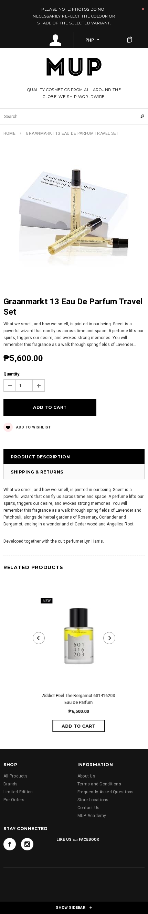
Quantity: (11, 374)
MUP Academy (91, 815)
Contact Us (88, 807)
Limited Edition (18, 792)
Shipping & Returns (37, 472)
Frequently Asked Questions (105, 792)
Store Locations (93, 799)
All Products (15, 776)
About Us (86, 776)
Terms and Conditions (99, 784)
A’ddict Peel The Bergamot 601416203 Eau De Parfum (74, 699)
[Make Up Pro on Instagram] (27, 844)
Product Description (40, 456)
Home (9, 133)
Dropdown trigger (55, 40)
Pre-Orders (13, 799)
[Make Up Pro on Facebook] (9, 844)
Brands (10, 784)
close (143, 9)
